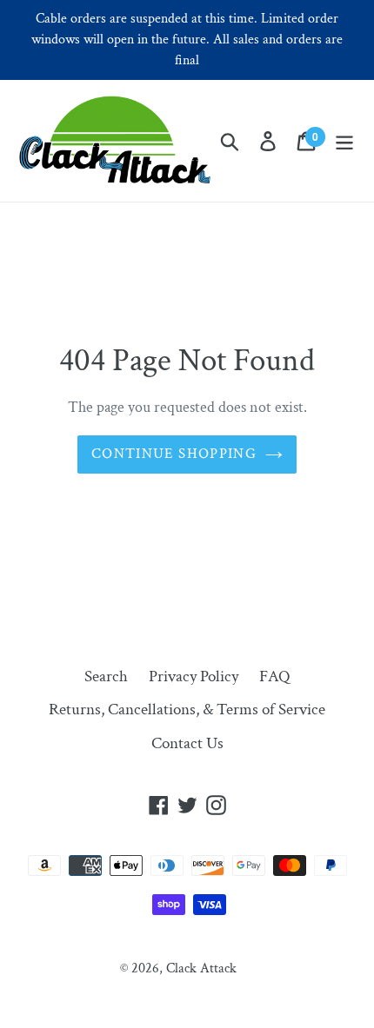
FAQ (274, 676)
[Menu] (344, 141)
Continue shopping (174, 453)
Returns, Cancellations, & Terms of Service (187, 709)
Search (106, 676)
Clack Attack (201, 968)
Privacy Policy (193, 676)
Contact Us (187, 743)
